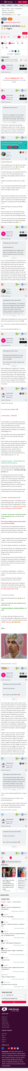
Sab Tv (4, 1042)
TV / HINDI (5, 878)
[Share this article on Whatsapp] (18, 51)
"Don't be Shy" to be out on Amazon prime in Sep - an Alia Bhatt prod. (13, 934)
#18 (26, 680)
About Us (4, 1017)
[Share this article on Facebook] (12, 51)
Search (25, 33)
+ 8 (25, 65)
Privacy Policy (5, 1027)
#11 (26, 72)
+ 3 (25, 152)
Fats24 (22, 986)
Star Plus (4, 1033)
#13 (26, 159)
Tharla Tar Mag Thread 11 (8, 977)
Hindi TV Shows (6, 982)
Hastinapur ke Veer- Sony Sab (9, 984)
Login (19, 2)
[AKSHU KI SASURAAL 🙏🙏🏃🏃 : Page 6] (26, 37)
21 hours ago (15, 971)
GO (19, 37)
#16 (26, 345)
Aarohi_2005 (21, 979)
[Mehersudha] (10, 43)
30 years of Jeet (5, 960)
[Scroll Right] (26, 60)
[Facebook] (3, 1048)
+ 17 (25, 393)
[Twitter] (6, 1048)
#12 (26, 102)
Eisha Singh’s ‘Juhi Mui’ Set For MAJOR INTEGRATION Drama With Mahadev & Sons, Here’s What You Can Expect (8, 884)
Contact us (5, 1021)
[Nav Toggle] (1, 2)
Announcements (17, 902)
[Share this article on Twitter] (15, 51)
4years (5, 43)
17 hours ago (12, 954)
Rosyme (22, 928)
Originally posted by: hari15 (10, 107)
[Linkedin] (18, 1048)
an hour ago (14, 979)
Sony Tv (4, 1040)
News (3, 5)
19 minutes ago (14, 911)
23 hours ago (16, 962)
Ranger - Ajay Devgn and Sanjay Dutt (11, 943)
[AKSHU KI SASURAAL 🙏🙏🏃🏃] (2, 37)
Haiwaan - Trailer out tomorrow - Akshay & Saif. (12, 925)
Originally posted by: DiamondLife (12, 684)
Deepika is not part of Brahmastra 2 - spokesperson (11, 908)
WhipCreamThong (20, 954)
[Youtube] (9, 1048)
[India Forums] (8, 2)
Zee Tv (4, 1035)
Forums (9, 5)
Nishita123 (21, 911)
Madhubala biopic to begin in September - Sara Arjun (12, 951)
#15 (26, 296)
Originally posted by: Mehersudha (12, 300)
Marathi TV (5, 974)
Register (25, 2)
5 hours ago (16, 928)
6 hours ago (16, 937)
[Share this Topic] (10, 51)
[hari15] (2, 43)
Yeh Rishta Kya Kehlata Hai (11, 22)
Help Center (5, 1023)
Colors (4, 1037)
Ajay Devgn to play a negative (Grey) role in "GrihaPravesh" (12, 968)
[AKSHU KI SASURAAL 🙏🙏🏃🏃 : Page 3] (23, 37)
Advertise (4, 1019)
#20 (26, 826)
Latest (3, 902)
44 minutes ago (15, 919)
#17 (26, 400)
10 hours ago (17, 986)
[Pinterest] (15, 1048)
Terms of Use (5, 1025)
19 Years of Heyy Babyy (7, 916)
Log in (19, 80)
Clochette (22, 919)
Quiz (21, 5)
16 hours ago (16, 945)
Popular (9, 902)
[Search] (15, 2)
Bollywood (5, 905)
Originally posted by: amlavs (10, 243)
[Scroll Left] (2, 60)
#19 (26, 770)
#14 (26, 238)
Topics (16, 5)
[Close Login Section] (25, 145)
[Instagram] (12, 1048)
